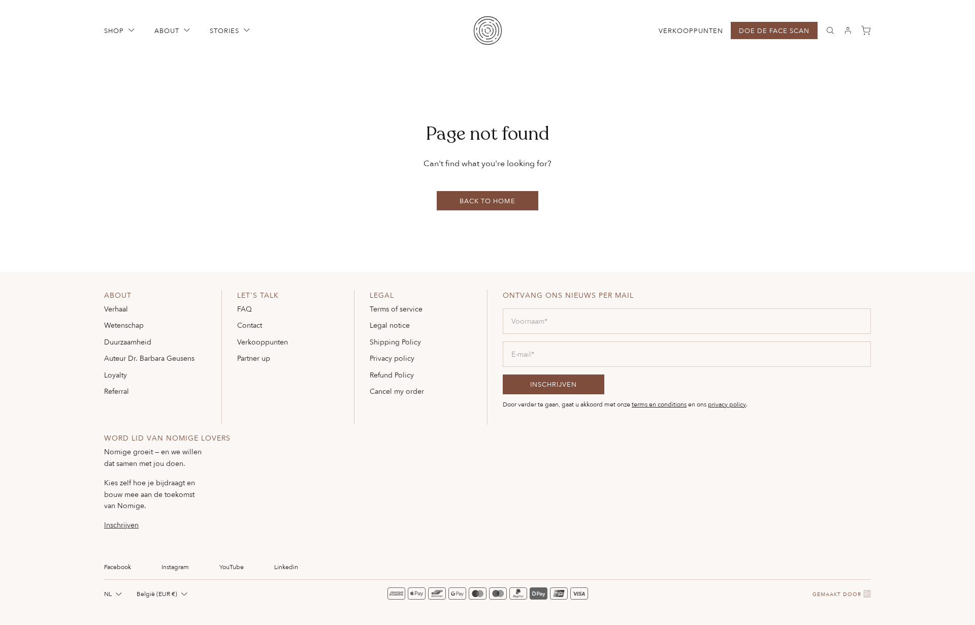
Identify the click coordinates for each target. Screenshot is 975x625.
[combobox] (114, 594)
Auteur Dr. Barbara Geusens (149, 358)
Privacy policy (392, 358)
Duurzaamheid (127, 342)
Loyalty (115, 375)
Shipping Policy (395, 342)
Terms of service (396, 309)
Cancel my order (397, 391)
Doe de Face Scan (774, 30)
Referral (116, 391)
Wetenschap (124, 325)
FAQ (244, 309)
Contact (249, 325)
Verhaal (116, 309)
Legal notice (390, 325)
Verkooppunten (691, 30)
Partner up (253, 358)
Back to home (487, 201)
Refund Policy (392, 375)
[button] (120, 30)
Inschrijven (121, 524)
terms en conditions (659, 404)
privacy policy (727, 404)
